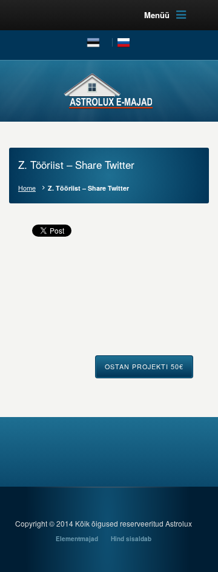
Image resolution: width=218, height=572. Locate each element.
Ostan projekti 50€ (144, 366)
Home (27, 187)
